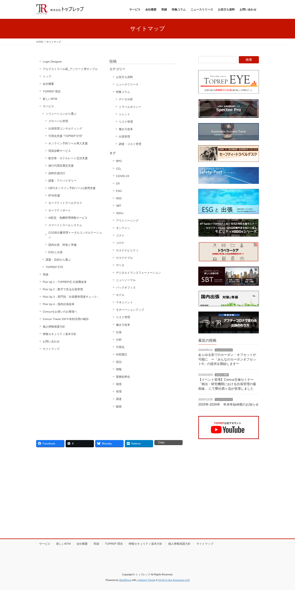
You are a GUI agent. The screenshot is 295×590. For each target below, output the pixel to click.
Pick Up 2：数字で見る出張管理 (63, 289)
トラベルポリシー (130, 106)
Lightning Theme (146, 580)
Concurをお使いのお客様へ (60, 311)
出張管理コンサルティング (65, 128)
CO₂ (118, 168)
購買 (119, 406)
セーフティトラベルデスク (65, 202)
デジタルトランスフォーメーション (138, 272)
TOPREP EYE (54, 267)
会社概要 (48, 83)
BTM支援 (54, 195)
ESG (119, 190)
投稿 (113, 61)
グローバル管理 (58, 121)
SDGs (119, 213)
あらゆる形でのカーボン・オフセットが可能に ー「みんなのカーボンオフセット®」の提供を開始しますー (227, 359)
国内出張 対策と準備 (62, 244)
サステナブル (124, 257)
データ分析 (126, 99)
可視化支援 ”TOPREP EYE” (65, 136)
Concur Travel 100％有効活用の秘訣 (66, 319)
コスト (120, 235)
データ (120, 265)
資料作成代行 (56, 173)
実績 (45, 274)
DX (118, 183)
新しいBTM (50, 98)
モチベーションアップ (130, 309)
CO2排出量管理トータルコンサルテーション (75, 235)
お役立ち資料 (124, 77)
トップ (47, 76)
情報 (119, 369)
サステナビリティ (127, 250)
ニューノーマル (126, 280)
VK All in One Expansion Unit (174, 580)
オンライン (123, 228)
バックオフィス (126, 287)
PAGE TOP (284, 568)
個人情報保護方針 (54, 326)
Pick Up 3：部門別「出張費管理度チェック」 (71, 296)
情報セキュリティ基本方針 (59, 334)
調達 (119, 399)
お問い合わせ (51, 341)
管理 (119, 391)
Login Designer (52, 61)
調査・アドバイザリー (62, 180)
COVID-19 (122, 176)
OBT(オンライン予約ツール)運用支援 (72, 188)
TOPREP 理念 (52, 91)
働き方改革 (126, 129)
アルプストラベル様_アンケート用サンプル (70, 69)
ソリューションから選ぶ (61, 113)
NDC (119, 198)
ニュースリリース (127, 84)
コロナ (120, 242)
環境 (119, 384)
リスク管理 (126, 121)
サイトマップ (51, 348)
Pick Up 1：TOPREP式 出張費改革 (65, 281)
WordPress (125, 580)
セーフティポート (59, 210)
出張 (119, 332)
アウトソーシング (127, 220)
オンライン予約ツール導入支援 (68, 143)
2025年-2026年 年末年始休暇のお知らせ (228, 404)
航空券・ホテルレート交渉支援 (68, 158)
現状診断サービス (59, 150)
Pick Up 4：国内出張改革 (58, 304)
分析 (119, 339)
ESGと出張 (55, 252)
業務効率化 (123, 376)
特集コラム (123, 91)
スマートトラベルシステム (65, 225)
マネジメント (124, 302)
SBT (118, 205)
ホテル (120, 295)
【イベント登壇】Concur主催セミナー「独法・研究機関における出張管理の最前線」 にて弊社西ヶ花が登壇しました (227, 384)
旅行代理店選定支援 (61, 165)
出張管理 (124, 136)
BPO (119, 161)
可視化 (120, 347)
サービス (48, 106)
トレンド (124, 114)
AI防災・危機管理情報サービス (67, 217)
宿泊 (119, 361)
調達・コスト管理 (130, 144)
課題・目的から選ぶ (58, 259)
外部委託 (121, 354)
